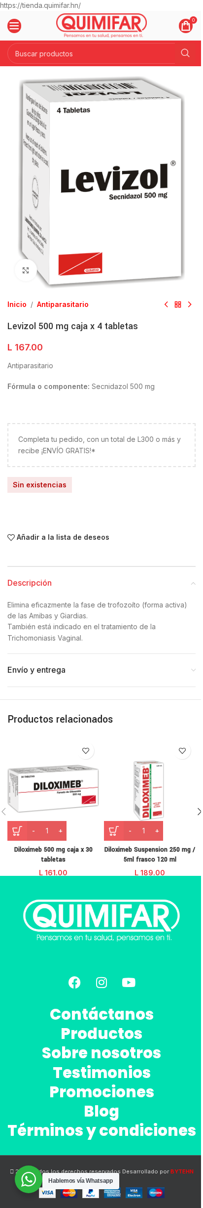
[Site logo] (101, 25)
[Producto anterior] (166, 304)
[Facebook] (74, 982)
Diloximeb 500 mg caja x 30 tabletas (53, 854)
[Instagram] (101, 982)
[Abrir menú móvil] (14, 26)
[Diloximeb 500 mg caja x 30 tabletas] (53, 788)
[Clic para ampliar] (26, 270)
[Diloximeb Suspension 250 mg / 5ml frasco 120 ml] (150, 788)
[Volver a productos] (178, 304)
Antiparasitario (63, 304)
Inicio (17, 304)
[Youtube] (128, 982)
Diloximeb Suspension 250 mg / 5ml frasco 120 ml (149, 854)
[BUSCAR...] (185, 53)
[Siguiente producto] (190, 304)
